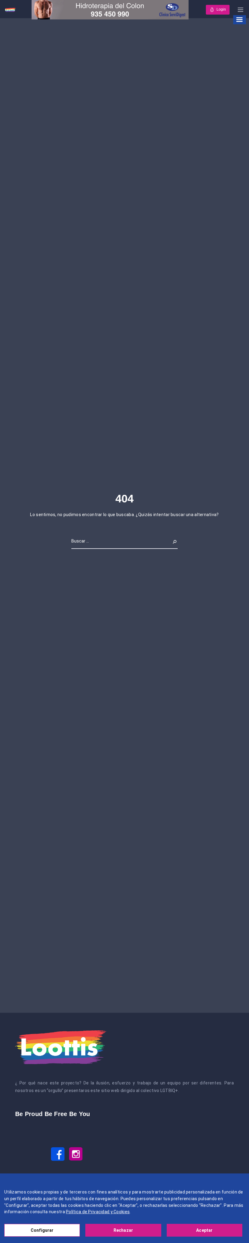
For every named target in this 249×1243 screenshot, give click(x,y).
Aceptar (204, 1230)
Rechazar (123, 1230)
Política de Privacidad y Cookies (98, 1211)
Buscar (171, 541)
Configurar (42, 1230)
